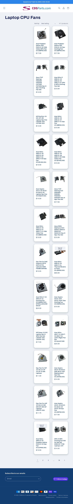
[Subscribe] (38, 478)
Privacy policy (52, 495)
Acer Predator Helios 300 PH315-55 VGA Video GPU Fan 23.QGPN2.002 (41, 47)
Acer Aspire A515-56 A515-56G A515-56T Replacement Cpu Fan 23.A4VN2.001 (59, 372)
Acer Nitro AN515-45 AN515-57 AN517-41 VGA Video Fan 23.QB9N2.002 (41, 230)
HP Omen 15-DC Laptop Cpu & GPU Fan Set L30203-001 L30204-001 (42, 336)
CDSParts (22, 495)
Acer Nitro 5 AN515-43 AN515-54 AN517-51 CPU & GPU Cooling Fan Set (59, 82)
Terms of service (63, 495)
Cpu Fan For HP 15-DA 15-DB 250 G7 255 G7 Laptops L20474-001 (41, 407)
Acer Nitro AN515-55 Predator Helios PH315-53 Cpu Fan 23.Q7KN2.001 (41, 443)
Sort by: (36, 23)
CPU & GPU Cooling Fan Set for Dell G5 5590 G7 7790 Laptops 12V (60, 442)
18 (59, 460)
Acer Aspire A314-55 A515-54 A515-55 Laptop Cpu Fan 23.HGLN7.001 (41, 192)
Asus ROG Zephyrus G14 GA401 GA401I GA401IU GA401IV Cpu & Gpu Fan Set (59, 230)
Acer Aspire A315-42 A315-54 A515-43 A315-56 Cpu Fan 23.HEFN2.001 (59, 408)
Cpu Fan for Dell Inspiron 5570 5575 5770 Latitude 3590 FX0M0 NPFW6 (41, 265)
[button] (4, 8)
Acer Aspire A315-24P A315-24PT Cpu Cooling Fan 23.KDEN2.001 (60, 300)
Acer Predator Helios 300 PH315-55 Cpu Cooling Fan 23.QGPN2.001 (59, 47)
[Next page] (64, 460)
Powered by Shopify (31, 495)
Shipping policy (50, 497)
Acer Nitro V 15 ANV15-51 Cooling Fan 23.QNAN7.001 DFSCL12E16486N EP (41, 301)
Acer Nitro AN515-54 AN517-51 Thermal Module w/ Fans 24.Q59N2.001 (60, 266)
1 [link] (37, 460)
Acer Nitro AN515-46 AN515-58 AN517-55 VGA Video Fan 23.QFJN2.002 (59, 156)
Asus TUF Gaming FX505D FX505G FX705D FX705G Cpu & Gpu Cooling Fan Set (41, 83)
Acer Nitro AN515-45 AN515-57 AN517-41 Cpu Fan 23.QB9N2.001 (59, 121)
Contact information (62, 497)
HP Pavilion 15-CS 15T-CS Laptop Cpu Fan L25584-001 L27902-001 (41, 120)
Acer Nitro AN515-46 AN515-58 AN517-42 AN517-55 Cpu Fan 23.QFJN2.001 (41, 157)
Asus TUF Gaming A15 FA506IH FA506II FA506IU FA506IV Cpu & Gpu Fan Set (59, 194)
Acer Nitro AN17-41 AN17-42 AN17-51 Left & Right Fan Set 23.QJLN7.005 (60, 337)
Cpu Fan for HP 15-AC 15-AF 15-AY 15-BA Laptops (41, 370)
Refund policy (43, 495)
